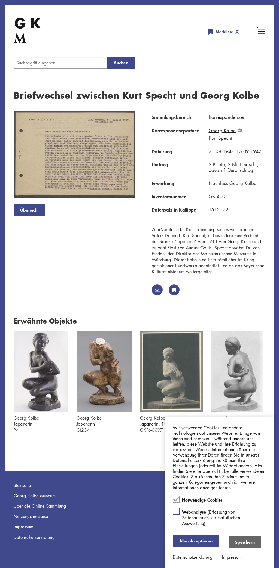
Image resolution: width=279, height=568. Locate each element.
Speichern (245, 542)
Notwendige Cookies (202, 499)
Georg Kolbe (222, 130)
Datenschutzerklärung (34, 537)
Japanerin (23, 424)
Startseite (22, 485)
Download (157, 289)
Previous (5, 155)
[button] (261, 31)
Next (143, 155)
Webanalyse (211, 517)
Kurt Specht (220, 138)
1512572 (218, 209)
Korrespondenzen (227, 117)
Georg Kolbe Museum (35, 496)
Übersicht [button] (29, 210)
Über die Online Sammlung (40, 506)
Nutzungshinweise (31, 516)
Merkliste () (228, 32)
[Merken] (174, 289)
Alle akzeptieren (196, 541)
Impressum (23, 527)
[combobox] (60, 63)
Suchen (121, 63)
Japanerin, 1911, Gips (162, 424)
